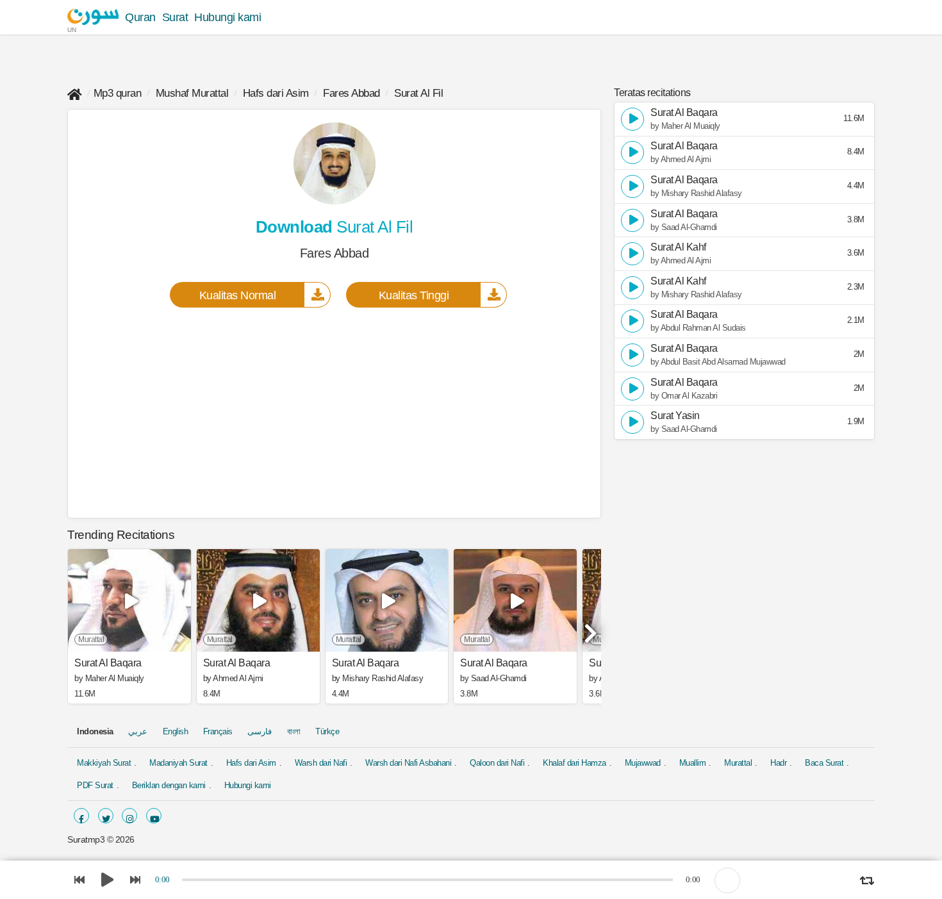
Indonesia (95, 731)
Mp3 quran (118, 93)
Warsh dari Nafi (321, 763)
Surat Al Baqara (108, 663)
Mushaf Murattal (192, 93)
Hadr (778, 763)
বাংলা (294, 731)
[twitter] (105, 815)
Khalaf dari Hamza (574, 763)
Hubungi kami (227, 17)
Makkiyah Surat (104, 763)
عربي (137, 731)
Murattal (738, 763)
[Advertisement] (334, 412)
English (175, 731)
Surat (175, 17)
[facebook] (81, 815)
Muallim (692, 763)
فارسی (259, 731)
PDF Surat (95, 785)
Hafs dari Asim (276, 93)
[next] (588, 628)
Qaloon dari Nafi (497, 763)
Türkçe (327, 731)
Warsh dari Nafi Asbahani (408, 763)
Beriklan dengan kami (169, 785)
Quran (140, 17)
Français (218, 731)
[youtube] (153, 815)
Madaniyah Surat (178, 763)
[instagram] (129, 815)
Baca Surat (824, 763)
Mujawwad (643, 763)
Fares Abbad (351, 93)
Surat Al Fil (418, 93)
